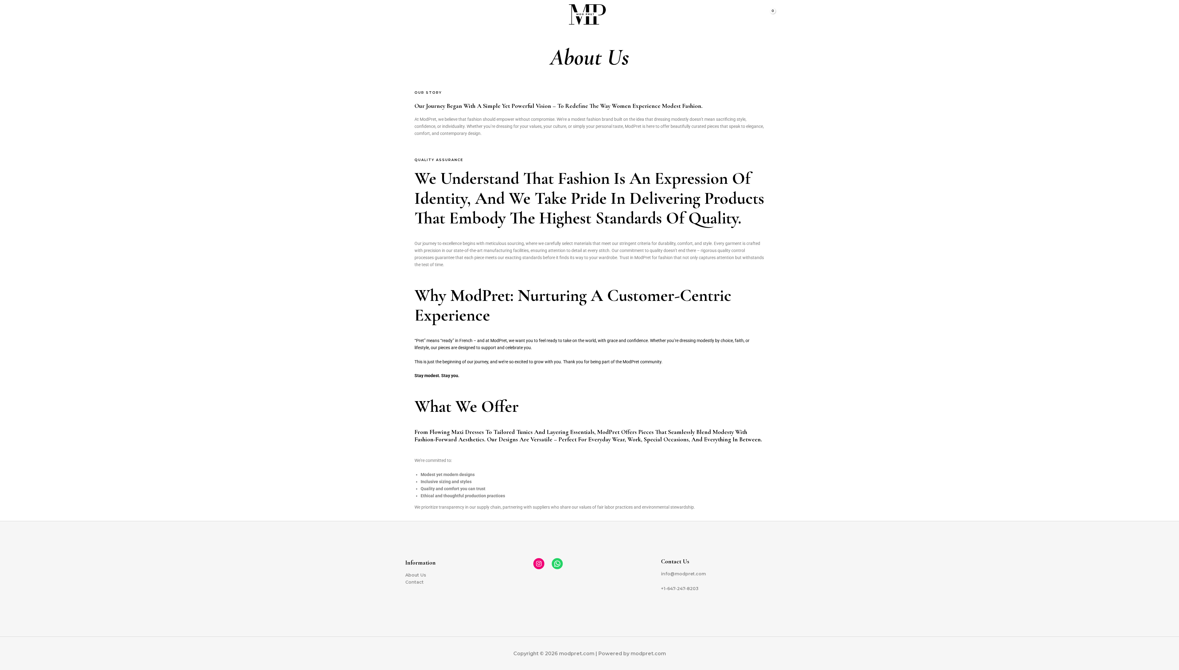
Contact (414, 582)
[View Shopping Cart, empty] (769, 15)
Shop (521, 14)
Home (416, 14)
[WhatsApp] (557, 563)
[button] (754, 14)
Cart (501, 14)
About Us (442, 14)
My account (474, 14)
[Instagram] (538, 563)
